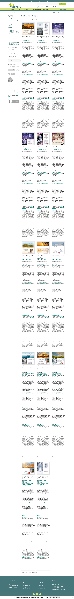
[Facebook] (9, 74)
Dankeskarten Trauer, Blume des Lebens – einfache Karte (58, 37)
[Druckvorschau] (38, 7)
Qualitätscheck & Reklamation (43, 587)
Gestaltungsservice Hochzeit (14, 44)
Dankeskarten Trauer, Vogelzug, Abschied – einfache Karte (41, 257)
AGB (24, 582)
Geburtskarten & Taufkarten (14, 20)
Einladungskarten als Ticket (13, 31)
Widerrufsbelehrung (26, 585)
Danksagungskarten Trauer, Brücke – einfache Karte (43, 37)
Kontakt (24, 580)
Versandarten (54, 581)
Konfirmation (11, 22)
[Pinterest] (14, 74)
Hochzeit (18, 9)
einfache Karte (11, 49)
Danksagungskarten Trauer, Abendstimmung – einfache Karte (43, 367)
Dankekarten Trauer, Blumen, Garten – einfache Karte (43, 147)
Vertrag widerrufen (26, 587)
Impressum (25, 583)
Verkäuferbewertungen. (25, 96)
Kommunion (11, 21)
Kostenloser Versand (60, 6)
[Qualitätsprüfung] (47, 6)
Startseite (12, 9)
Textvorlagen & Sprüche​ (42, 588)
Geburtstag (26, 9)
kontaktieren (30, 334)
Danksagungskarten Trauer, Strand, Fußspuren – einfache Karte (28, 477)
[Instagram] (12, 74)
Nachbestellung (40, 585)
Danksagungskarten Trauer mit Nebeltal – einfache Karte (58, 256)
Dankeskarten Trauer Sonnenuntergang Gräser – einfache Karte (28, 38)
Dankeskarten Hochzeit (13, 41)
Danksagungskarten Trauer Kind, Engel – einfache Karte (28, 147)
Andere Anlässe (36, 9)
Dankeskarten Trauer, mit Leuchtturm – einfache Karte (28, 256)
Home (54, 12)
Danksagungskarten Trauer (13, 24)
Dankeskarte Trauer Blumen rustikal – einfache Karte (58, 147)
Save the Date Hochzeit (13, 43)
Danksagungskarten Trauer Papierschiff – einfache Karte (28, 366)
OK (50, 597)
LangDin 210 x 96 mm (12, 56)
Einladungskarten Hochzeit (13, 38)
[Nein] (72, 597)
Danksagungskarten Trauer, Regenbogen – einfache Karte (58, 366)
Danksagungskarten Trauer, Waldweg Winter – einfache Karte (43, 477)
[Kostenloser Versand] (55, 6)
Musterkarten (40, 583)
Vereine (10, 25)
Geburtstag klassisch (12, 30)
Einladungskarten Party (13, 34)
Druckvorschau (41, 6)
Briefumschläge (46, 9)
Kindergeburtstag (12, 29)
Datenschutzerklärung (27, 588)
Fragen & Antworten (41, 580)
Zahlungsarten (54, 580)
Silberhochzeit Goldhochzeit (14, 42)
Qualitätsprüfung (51, 6)
